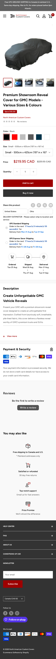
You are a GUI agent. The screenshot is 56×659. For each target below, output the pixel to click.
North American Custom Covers (16, 117)
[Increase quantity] (33, 171)
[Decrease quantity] (17, 171)
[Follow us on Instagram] (17, 613)
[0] (50, 16)
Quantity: (7, 171)
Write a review (28, 407)
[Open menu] (4, 16)
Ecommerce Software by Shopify (16, 653)
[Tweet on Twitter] (45, 205)
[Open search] (38, 16)
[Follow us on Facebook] (5, 613)
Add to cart (28, 183)
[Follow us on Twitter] (11, 613)
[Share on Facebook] (33, 205)
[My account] (44, 16)
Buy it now (28, 193)
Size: (23, 146)
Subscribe (13, 584)
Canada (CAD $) (11, 599)
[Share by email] (51, 205)
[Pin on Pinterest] (39, 205)
